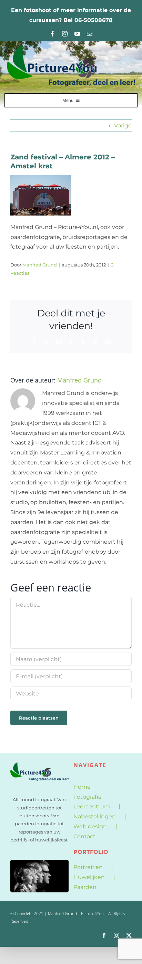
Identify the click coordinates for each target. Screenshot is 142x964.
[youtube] (77, 33)
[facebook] (52, 33)
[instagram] (65, 33)
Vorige (123, 125)
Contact (84, 836)
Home (82, 787)
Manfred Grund (39, 265)
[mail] (89, 33)
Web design (90, 826)
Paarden (85, 887)
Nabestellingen (94, 816)
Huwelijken (89, 877)
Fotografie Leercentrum (91, 802)
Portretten (88, 867)
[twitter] (129, 935)
